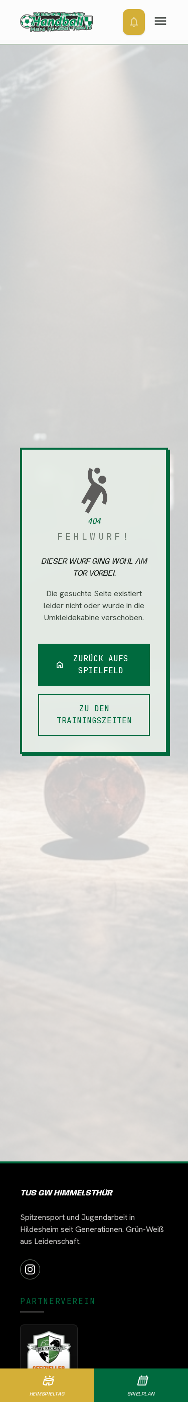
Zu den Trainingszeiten (94, 714)
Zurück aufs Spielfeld (91, 664)
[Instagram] (30, 1269)
